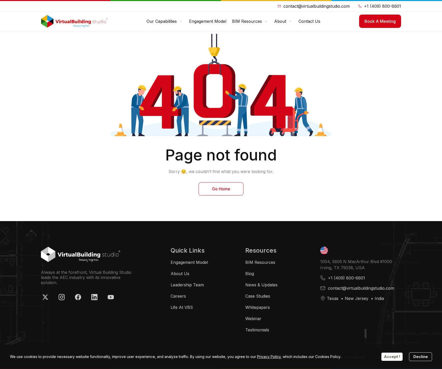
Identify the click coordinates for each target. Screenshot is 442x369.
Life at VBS (182, 307)
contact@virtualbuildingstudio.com (316, 6)
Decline (420, 356)
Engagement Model (189, 262)
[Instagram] (61, 297)
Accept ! (392, 356)
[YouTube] (110, 297)
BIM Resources (260, 262)
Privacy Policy (269, 356)
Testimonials (257, 329)
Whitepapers (257, 307)
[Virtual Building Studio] (74, 21)
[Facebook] (78, 297)
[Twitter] (45, 297)
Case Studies (257, 296)
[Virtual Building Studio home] (80, 254)
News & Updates (261, 284)
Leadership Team (187, 284)
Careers (178, 296)
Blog (249, 273)
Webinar (253, 318)
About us (180, 273)
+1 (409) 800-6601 (382, 6)
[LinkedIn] (94, 297)
